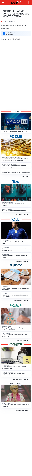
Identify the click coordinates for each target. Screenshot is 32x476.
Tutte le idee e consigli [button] (21, 410)
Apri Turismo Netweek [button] (21, 300)
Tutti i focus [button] (24, 176)
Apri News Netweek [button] (22, 214)
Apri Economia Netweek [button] (20, 379)
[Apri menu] (2, 2)
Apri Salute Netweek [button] (22, 340)
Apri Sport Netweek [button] (22, 261)
